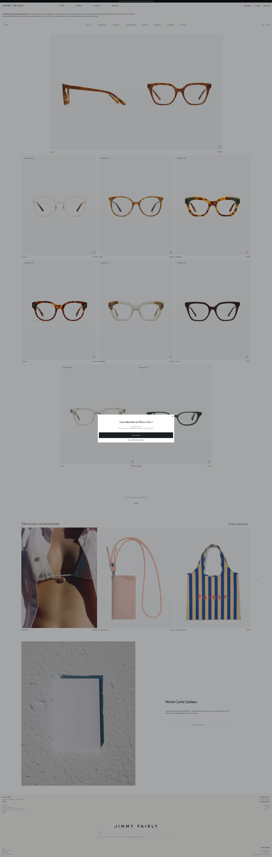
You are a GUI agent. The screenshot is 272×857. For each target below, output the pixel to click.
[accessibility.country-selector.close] (172, 417)
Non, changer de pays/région (136, 439)
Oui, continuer (136, 435)
